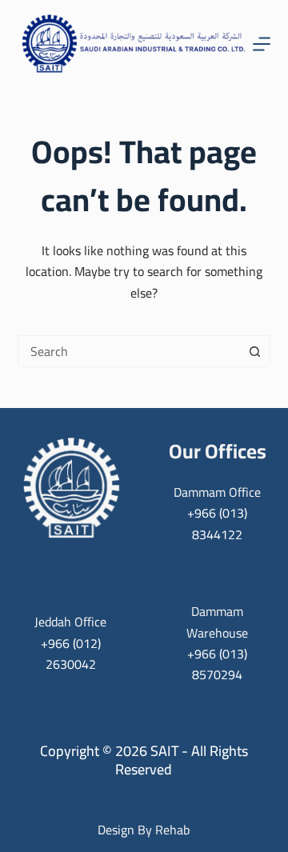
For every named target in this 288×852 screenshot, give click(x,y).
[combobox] (129, 351)
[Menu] (261, 44)
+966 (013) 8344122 (217, 523)
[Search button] (254, 351)
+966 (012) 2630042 (71, 653)
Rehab (172, 830)
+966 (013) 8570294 (217, 664)
